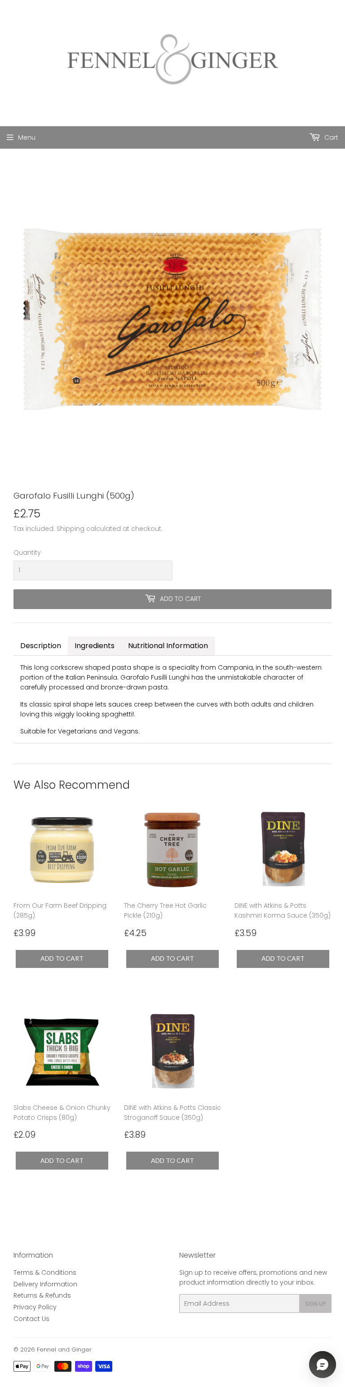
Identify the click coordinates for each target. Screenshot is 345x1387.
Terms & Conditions (44, 1272)
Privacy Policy (35, 1307)
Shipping (70, 528)
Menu (26, 137)
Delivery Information (45, 1284)
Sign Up (315, 1303)
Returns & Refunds (42, 1295)
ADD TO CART (62, 958)
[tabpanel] (172, 699)
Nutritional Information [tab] (168, 645)
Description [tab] (40, 645)
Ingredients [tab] (95, 645)
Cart (330, 137)
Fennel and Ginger (64, 1349)
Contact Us (31, 1318)
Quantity (27, 552)
